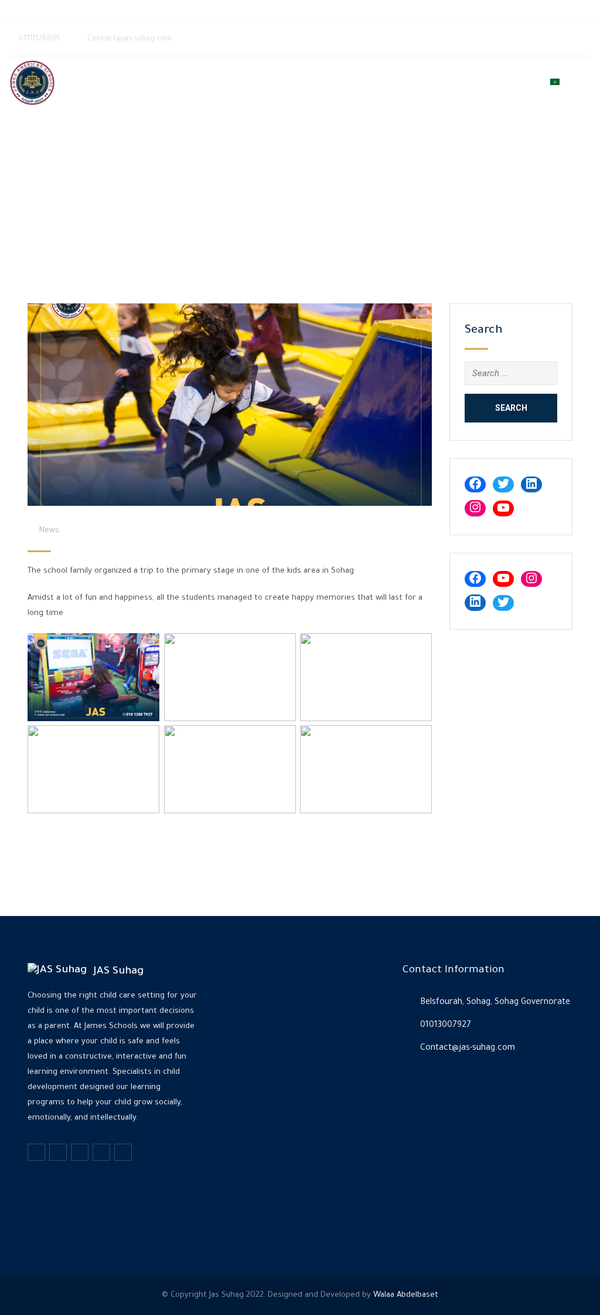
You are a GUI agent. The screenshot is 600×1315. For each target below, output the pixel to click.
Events (399, 83)
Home (319, 83)
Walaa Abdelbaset (405, 1295)
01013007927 (445, 1025)
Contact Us (517, 83)
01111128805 (62, 10)
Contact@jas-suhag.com (150, 10)
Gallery (438, 83)
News (473, 83)
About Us (357, 83)
